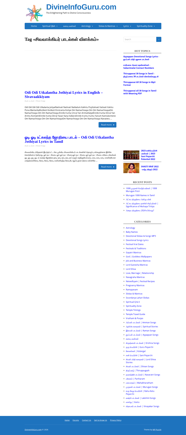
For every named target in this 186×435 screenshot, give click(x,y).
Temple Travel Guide (135, 314)
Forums (76, 420)
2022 (153, 159)
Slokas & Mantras (107, 26)
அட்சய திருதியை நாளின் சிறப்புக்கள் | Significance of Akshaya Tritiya (142, 205)
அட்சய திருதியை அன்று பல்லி (138, 199)
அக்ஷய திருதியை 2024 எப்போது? (140, 210)
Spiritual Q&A (48, 26)
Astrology (86, 26)
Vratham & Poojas (134, 318)
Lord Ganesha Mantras (137, 264)
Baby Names (132, 232)
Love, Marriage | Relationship (140, 273)
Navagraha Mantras (135, 277)
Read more (106, 124)
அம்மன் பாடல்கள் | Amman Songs (141, 322)
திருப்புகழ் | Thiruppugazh (137, 370)
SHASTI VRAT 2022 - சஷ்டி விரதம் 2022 (150, 168)
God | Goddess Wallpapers (139, 256)
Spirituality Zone (144, 26)
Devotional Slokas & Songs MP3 (141, 236)
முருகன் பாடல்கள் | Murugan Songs (142, 387)
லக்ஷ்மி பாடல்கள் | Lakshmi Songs (141, 398)
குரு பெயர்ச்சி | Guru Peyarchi (139, 347)
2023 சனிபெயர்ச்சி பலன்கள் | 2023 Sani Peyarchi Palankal (149, 155)
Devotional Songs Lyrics (137, 240)
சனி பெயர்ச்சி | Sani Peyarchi (139, 355)
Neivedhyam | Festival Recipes (140, 281)
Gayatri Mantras (133, 252)
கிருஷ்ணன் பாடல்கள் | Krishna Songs (142, 343)
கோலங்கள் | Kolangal (136, 351)
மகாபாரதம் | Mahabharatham (139, 382)
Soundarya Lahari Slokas (137, 297)
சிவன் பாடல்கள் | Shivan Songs (35, 101)
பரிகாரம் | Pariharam (135, 378)
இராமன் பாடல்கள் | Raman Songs (141, 330)
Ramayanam (132, 289)
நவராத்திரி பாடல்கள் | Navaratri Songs (143, 374)
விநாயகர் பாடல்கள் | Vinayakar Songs (142, 406)
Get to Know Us (100, 420)
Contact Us (86, 420)
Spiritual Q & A (133, 301)
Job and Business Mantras (138, 260)
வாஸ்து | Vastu (132, 402)
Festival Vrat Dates (135, 244)
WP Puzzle (157, 429)
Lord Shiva (131, 269)
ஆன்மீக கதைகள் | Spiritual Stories (142, 326)
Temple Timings (133, 310)
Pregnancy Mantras (135, 285)
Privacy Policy (115, 420)
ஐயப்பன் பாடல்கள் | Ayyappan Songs (142, 334)
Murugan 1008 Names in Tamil (140, 195)
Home (34, 26)
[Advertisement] (70, 72)
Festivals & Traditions (136, 248)
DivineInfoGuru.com (81, 7)
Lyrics (126, 26)
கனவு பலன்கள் (69, 26)
